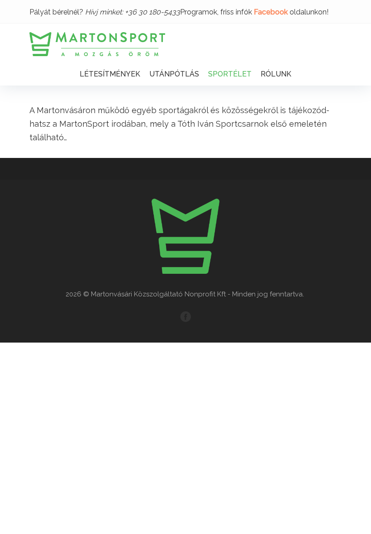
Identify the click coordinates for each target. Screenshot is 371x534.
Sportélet (230, 74)
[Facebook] (185, 317)
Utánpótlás (174, 74)
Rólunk (276, 74)
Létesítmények (110, 74)
